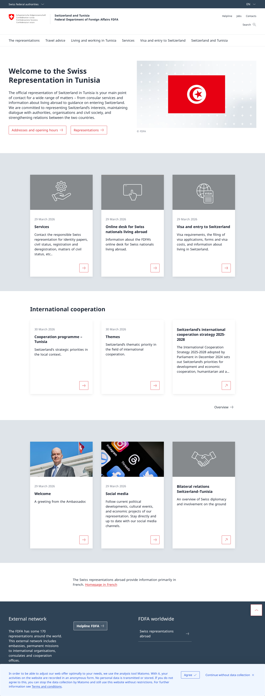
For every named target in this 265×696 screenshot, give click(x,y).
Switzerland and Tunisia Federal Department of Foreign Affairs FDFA (86, 17)
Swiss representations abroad (157, 633)
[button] (24, 40)
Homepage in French (101, 584)
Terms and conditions (47, 686)
